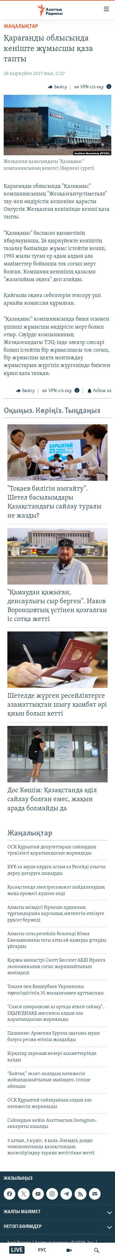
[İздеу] (96, 1250)
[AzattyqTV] (69, 1250)
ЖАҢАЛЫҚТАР (21, 26)
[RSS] (80, 1194)
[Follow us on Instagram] (52, 1194)
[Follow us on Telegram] (66, 1194)
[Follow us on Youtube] (38, 1194)
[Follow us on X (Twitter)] (23, 1194)
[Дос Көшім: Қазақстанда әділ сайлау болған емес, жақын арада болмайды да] (57, 754)
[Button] (57, 87)
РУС (42, 1250)
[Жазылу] (95, 1194)
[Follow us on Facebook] (9, 1194)
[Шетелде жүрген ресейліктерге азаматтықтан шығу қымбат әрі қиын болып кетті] (57, 659)
